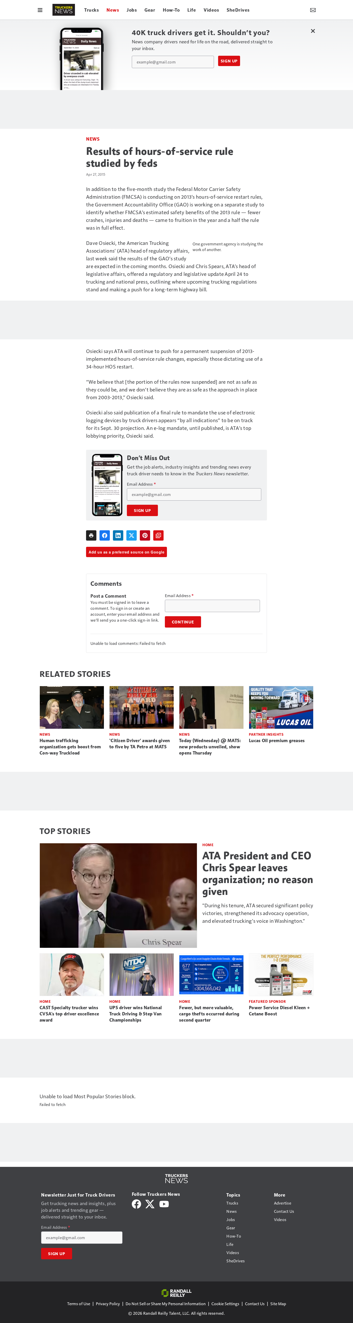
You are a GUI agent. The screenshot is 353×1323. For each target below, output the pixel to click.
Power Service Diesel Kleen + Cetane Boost (279, 1011)
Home (207, 845)
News (92, 139)
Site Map (278, 1303)
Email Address (141, 484)
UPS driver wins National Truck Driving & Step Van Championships (135, 1014)
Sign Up (229, 60)
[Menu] (40, 9)
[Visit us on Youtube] (164, 1203)
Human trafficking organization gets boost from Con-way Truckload (70, 747)
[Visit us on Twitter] (150, 1203)
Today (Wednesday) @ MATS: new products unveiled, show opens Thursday (210, 747)
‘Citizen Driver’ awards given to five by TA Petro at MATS (139, 744)
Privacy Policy (108, 1303)
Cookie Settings (225, 1303)
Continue (183, 621)
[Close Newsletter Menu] (313, 31)
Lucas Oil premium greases (277, 740)
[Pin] (145, 535)
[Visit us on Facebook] (136, 1203)
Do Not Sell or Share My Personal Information (166, 1303)
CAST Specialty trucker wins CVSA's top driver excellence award (69, 1014)
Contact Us (255, 1303)
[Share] (104, 535)
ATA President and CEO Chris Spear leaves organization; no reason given (257, 873)
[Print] (91, 535)
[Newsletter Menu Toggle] (313, 9)
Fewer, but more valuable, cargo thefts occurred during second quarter (209, 1014)
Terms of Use (78, 1303)
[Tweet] (131, 535)
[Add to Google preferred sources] (158, 535)
